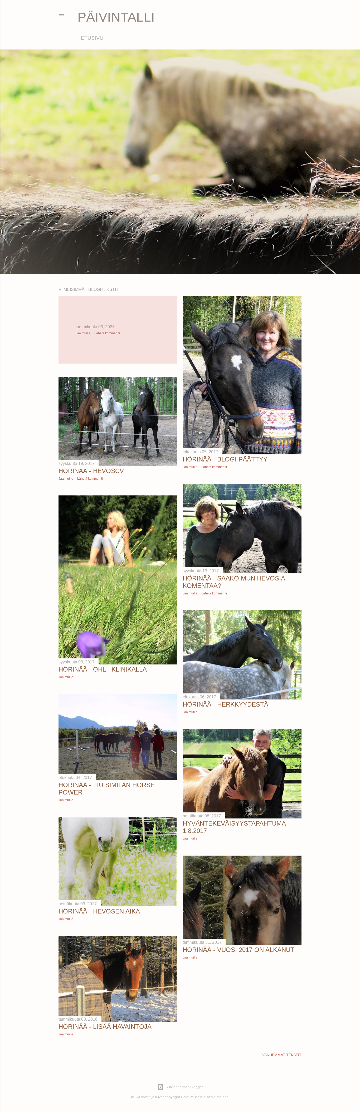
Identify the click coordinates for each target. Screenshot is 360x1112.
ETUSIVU (92, 38)
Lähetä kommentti (107, 333)
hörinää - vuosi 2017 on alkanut (238, 949)
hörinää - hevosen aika (99, 911)
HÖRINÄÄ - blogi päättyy (225, 459)
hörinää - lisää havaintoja (105, 1026)
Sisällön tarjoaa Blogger (184, 1087)
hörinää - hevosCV (91, 470)
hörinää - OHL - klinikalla (103, 669)
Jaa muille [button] (83, 333)
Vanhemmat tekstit (281, 1055)
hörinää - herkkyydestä (225, 704)
